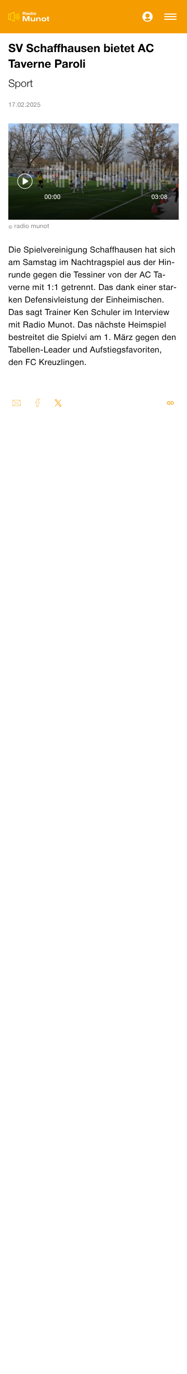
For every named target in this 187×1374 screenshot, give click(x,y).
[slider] (106, 175)
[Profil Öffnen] (147, 16)
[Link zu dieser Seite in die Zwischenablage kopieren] (170, 403)
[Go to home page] (28, 16)
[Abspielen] (25, 181)
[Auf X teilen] (58, 403)
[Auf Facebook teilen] (37, 403)
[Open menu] (170, 16)
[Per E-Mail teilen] (16, 403)
